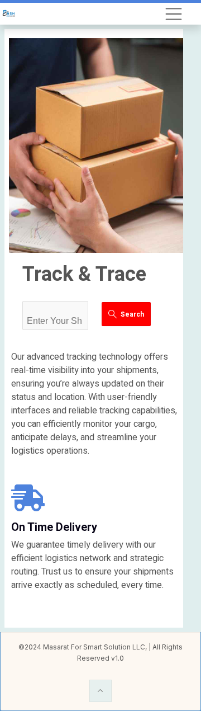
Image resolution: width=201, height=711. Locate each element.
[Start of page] (100, 691)
